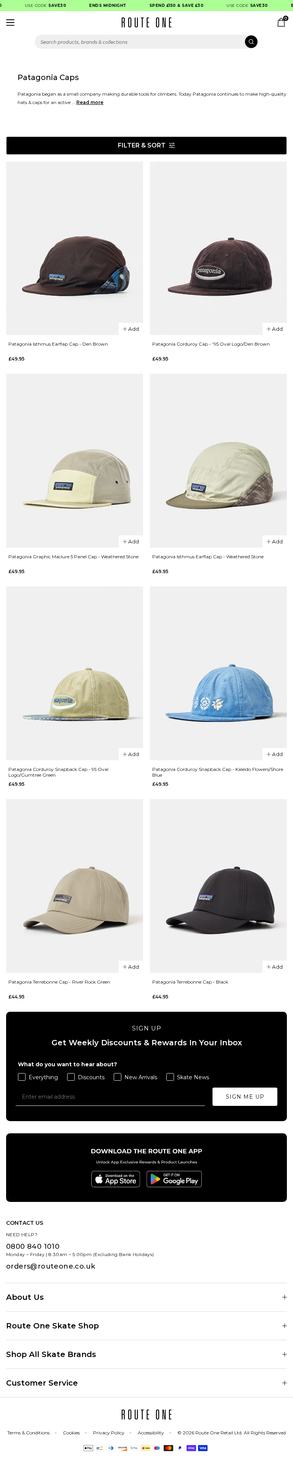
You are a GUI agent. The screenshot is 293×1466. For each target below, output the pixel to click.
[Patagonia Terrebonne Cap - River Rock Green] (74, 886)
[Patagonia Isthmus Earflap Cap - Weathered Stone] (218, 461)
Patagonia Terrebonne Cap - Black (190, 982)
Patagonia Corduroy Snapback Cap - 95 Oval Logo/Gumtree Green (58, 772)
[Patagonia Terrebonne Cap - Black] (218, 886)
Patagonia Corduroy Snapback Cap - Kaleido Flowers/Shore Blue (217, 772)
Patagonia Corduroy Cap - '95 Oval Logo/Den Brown (211, 344)
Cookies (71, 1433)
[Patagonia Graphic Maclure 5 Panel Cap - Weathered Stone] (74, 461)
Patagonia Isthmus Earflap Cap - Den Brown (58, 344)
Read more (89, 102)
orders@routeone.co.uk (50, 1266)
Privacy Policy (108, 1433)
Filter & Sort (142, 145)
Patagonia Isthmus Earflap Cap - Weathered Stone (208, 556)
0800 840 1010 (33, 1246)
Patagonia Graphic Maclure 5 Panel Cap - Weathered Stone (73, 556)
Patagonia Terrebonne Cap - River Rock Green (59, 982)
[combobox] (146, 42)
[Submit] (251, 41)
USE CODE (39, 5)
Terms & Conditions (28, 1433)
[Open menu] (10, 22)
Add (133, 329)
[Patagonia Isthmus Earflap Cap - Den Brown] (74, 248)
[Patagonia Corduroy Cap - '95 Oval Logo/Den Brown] (218, 248)
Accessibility (151, 1433)
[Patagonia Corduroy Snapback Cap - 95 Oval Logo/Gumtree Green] (74, 673)
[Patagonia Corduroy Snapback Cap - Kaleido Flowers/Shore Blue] (218, 673)
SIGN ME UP (245, 1096)
